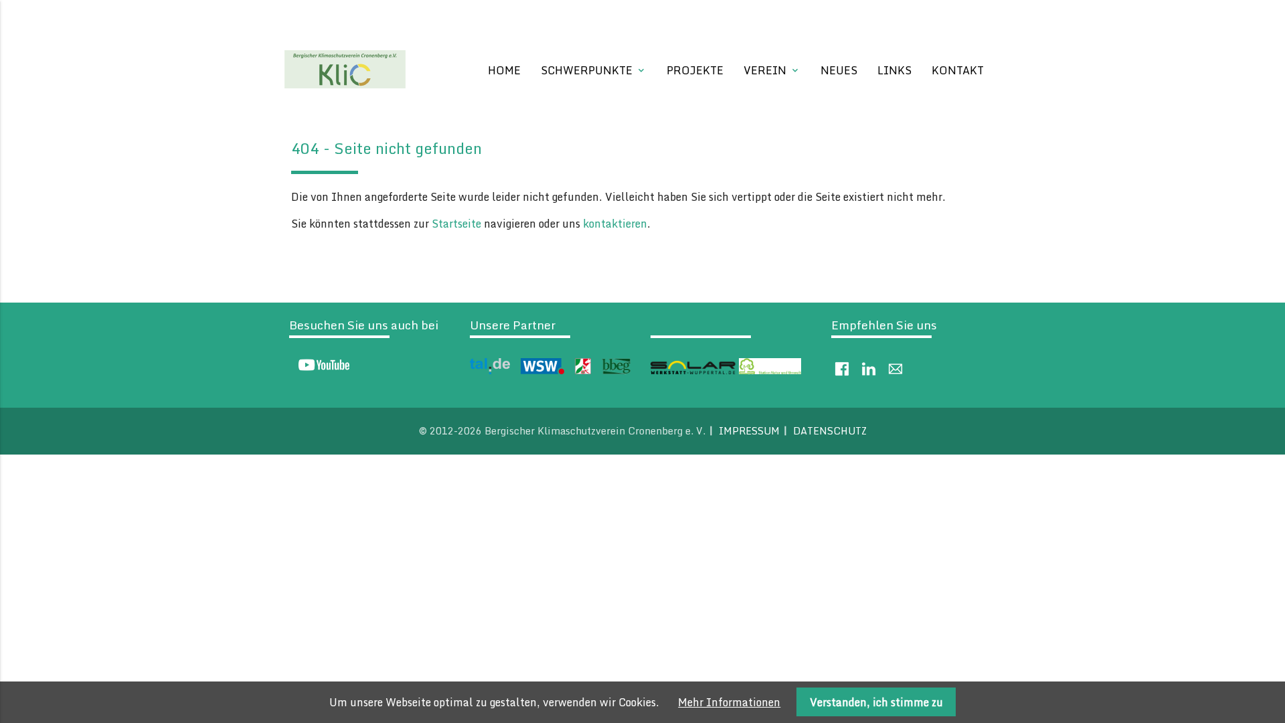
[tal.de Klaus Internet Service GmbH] (490, 370)
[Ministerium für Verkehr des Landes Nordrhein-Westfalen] (583, 370)
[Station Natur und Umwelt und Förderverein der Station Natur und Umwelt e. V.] (770, 370)
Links (894, 70)
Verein (772, 70)
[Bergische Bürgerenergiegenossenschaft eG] (616, 370)
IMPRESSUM (749, 430)
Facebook (842, 369)
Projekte (695, 70)
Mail (895, 369)
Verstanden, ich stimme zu (876, 702)
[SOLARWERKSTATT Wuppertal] (693, 370)
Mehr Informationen (729, 702)
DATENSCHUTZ (830, 430)
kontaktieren (615, 223)
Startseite (456, 223)
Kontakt (958, 70)
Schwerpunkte (594, 70)
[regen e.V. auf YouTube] (320, 368)
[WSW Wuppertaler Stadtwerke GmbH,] (542, 370)
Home (504, 70)
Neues (839, 70)
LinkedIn (868, 369)
